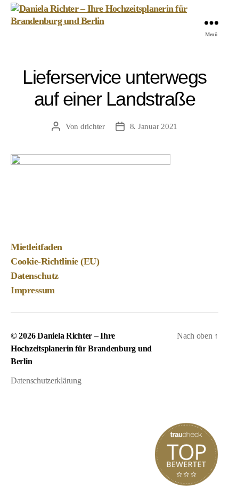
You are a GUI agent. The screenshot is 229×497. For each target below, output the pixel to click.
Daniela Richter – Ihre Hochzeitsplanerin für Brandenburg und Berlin (81, 348)
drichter (92, 126)
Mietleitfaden (36, 247)
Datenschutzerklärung (46, 380)
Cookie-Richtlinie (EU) (55, 261)
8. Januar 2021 (153, 126)
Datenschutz (35, 275)
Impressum (33, 290)
